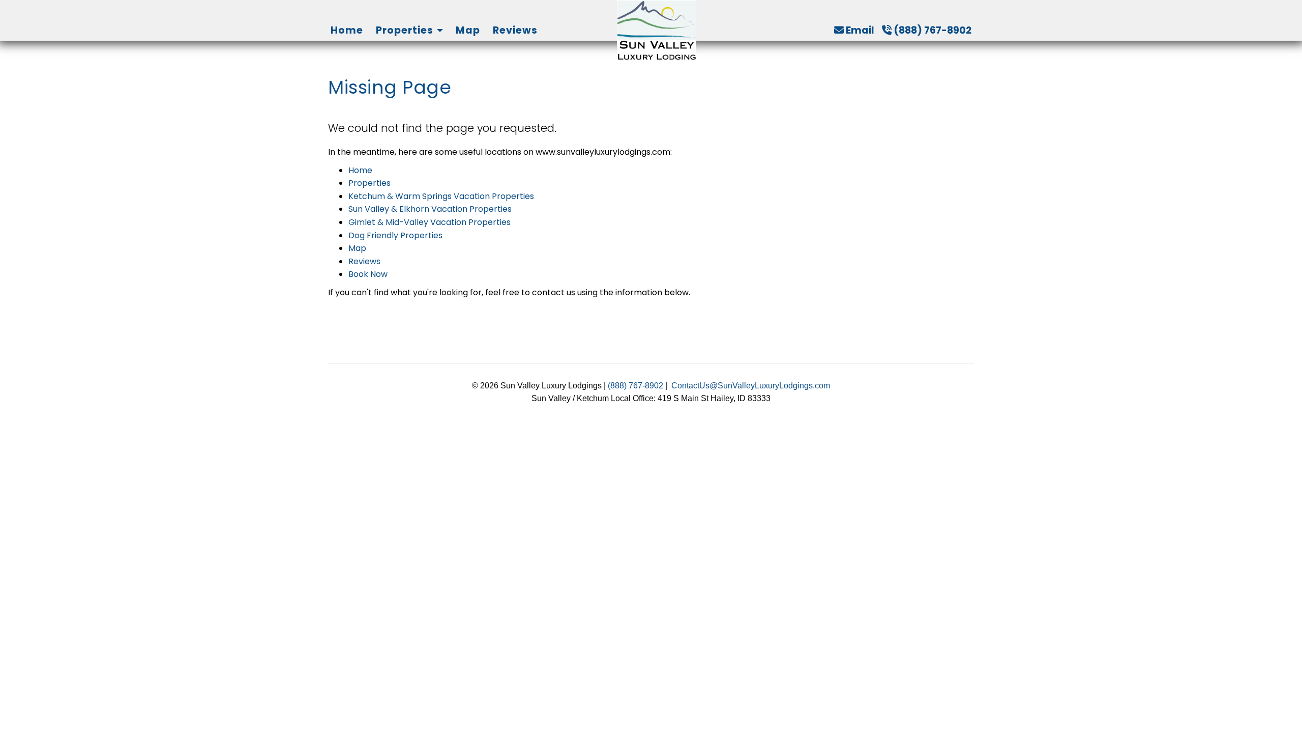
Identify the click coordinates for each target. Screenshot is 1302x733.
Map (468, 30)
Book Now (368, 274)
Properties (404, 30)
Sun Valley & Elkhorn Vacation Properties (430, 209)
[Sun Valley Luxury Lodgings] (656, 30)
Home (347, 30)
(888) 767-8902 (932, 30)
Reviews (515, 30)
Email (860, 30)
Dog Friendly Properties (395, 235)
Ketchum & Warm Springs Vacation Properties (441, 196)
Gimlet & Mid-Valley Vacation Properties (429, 222)
